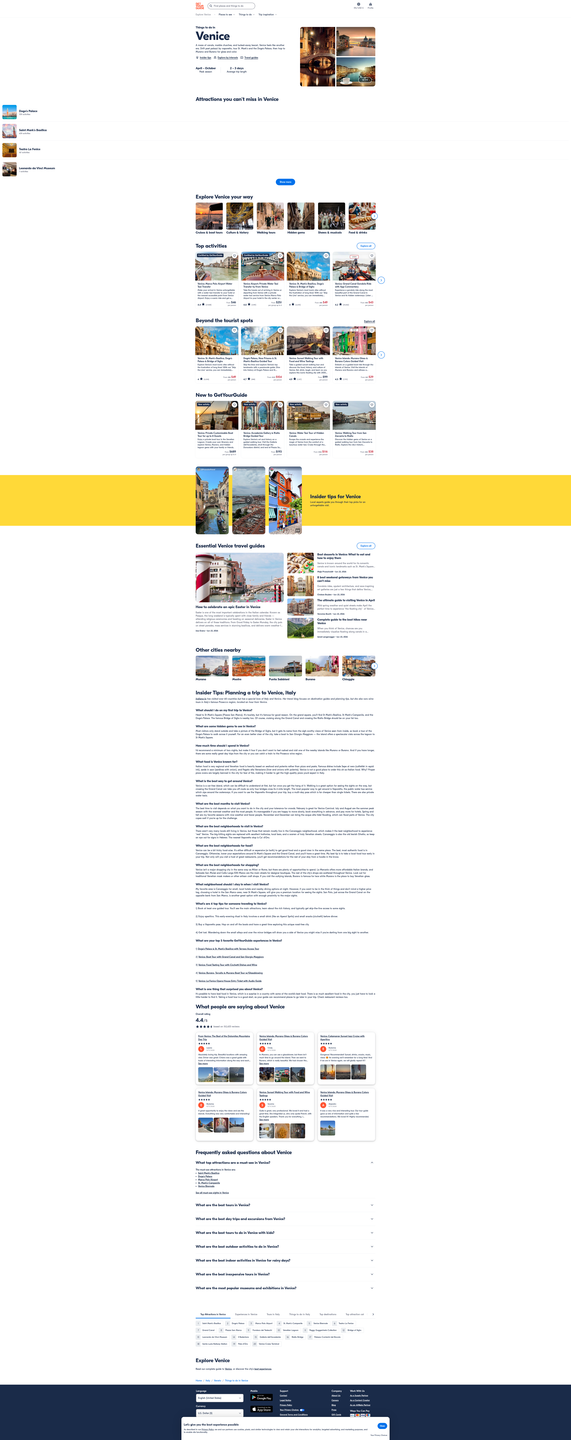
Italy (208, 1380)
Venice (228, 1369)
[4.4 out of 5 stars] (205, 1027)
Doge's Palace (205, 1176)
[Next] (374, 216)
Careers (335, 1400)
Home (199, 1380)
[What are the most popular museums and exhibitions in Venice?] (372, 1288)
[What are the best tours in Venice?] (372, 1205)
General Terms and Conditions (294, 1414)
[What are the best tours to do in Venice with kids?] (372, 1232)
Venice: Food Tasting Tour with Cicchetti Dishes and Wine (227, 965)
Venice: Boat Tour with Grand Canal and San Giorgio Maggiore (231, 957)
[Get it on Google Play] (261, 1398)
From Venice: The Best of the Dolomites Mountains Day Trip (224, 1038)
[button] (285, 112)
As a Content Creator (360, 1400)
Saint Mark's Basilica (208, 1173)
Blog (334, 1405)
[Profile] (370, 4)
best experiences (262, 1369)
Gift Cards (336, 1414)
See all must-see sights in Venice (212, 1192)
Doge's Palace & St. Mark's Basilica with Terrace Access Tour (228, 949)
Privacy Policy (286, 1405)
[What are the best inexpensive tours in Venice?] (372, 1274)
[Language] (358, 4)
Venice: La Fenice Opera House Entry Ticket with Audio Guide (230, 981)
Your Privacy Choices (289, 1410)
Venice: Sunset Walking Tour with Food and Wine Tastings (284, 1094)
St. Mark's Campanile (209, 1183)
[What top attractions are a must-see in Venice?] (372, 1162)
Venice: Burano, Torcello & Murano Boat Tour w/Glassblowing (231, 973)
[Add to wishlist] (234, 255)
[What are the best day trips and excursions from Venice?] (372, 1219)
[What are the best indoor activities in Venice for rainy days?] (372, 1260)
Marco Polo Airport (208, 1179)
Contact (283, 1395)
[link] (285, 112)
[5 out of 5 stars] (224, 1043)
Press (334, 1410)
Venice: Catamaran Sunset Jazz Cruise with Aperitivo (342, 1038)
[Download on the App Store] (261, 1409)
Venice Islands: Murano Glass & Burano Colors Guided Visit (283, 1038)
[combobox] (231, 6)
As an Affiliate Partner (360, 1405)
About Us (336, 1395)
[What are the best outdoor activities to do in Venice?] (372, 1246)
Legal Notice (285, 1400)
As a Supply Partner (359, 1395)
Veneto (217, 1380)
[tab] (213, 1314)
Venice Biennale (206, 1186)
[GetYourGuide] (200, 6)
